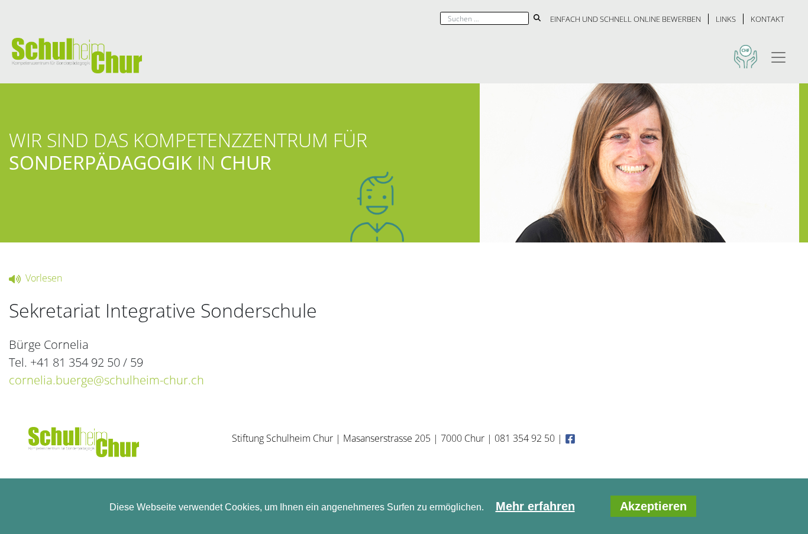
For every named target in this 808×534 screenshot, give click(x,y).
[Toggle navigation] (778, 55)
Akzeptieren (653, 506)
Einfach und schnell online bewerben (625, 19)
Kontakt (767, 19)
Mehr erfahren (535, 506)
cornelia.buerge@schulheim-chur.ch (106, 380)
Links (726, 19)
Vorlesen (42, 277)
